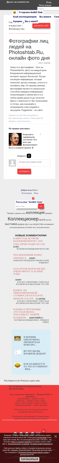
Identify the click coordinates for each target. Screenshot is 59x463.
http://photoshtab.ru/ (30, 115)
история (28, 227)
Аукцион (17, 21)
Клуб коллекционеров (25, 16)
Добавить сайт (41, 25)
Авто (34, 227)
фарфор (21, 224)
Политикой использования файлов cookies (33, 452)
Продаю (10, 213)
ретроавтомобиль (43, 227)
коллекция (35, 212)
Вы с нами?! (31, 21)
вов (31, 224)
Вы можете (45, 16)
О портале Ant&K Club (30, 12)
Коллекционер (23, 218)
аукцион (48, 213)
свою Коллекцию (24, 399)
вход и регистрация (39, 437)
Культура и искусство (20, 24)
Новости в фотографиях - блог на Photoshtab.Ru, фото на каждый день (28, 69)
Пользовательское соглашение (18, 444)
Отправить (24, 171)
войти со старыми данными (21, 442)
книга (23, 213)
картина (48, 220)
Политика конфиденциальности (41, 444)
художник (17, 213)
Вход (49, 2)
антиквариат (49, 224)
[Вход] (29, 156)
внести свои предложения (35, 409)
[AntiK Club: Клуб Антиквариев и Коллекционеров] (14, 12)
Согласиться (29, 459)
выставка (11, 224)
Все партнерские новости (19, 118)
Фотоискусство (16, 28)
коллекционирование (17, 227)
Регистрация (45, 5)
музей (42, 219)
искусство (38, 223)
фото (27, 224)
